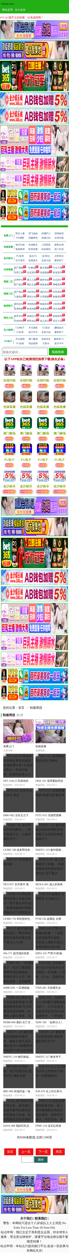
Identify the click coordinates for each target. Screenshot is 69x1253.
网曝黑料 (57, 284)
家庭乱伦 (31, 316)
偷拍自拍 (18, 304)
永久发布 (20, 9)
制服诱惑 (57, 296)
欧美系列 (57, 272)
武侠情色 (18, 320)
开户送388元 (9, 491)
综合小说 (57, 320)
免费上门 (9, 385)
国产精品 (18, 292)
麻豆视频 (44, 267)
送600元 (9, 438)
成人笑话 (44, 320)
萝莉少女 (31, 296)
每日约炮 (9, 412)
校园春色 (57, 316)
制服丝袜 (44, 304)
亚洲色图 (18, 308)
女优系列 (31, 272)
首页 (21, 707)
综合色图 (57, 308)
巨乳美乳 (57, 292)
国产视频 (18, 267)
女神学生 (18, 279)
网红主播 (31, 284)
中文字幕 (57, 267)
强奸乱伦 (44, 292)
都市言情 (18, 316)
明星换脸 (44, 284)
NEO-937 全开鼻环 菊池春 (18, 884)
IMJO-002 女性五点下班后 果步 (21, 815)
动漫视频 (44, 272)
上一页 (25, 1151)
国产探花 (18, 284)
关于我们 (26, 1218)
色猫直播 (40, 746)
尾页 (59, 1151)
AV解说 (31, 267)
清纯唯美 (31, 304)
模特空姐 (44, 279)
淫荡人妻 (44, 316)
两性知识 (31, 320)
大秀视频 (44, 296)
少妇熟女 (57, 304)
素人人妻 (31, 279)
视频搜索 (58, 352)
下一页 (43, 1151)
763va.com (7, 4)
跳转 (41, 1159)
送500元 (9, 464)
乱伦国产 (57, 279)
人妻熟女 (18, 296)
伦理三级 (18, 272)
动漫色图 (44, 308)
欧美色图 (31, 308)
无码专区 (31, 292)
